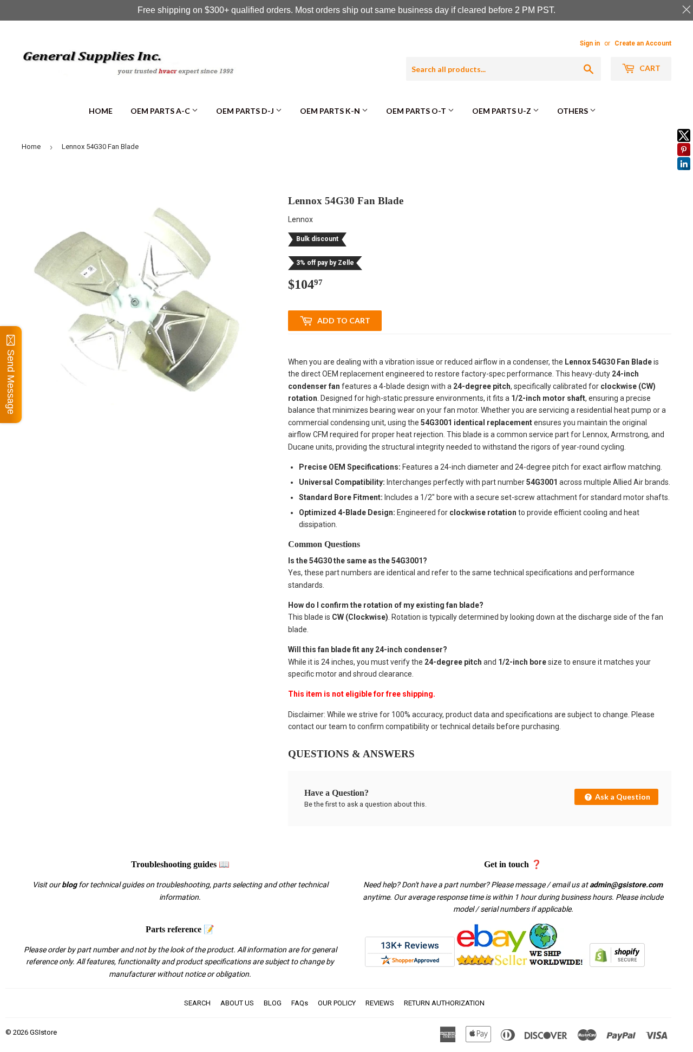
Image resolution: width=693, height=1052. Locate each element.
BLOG (273, 1003)
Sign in (590, 43)
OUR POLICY (337, 1003)
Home (101, 110)
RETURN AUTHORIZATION (444, 1003)
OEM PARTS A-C (161, 110)
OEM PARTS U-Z (502, 110)
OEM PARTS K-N (331, 110)
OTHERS (573, 110)
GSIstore (43, 1032)
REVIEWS (379, 1003)
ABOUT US (237, 1003)
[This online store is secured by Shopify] (617, 964)
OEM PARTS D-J (246, 110)
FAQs (299, 1003)
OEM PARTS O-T (417, 110)
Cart (649, 68)
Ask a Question (621, 796)
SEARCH (197, 1003)
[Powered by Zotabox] (683, 175)
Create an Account (642, 43)
